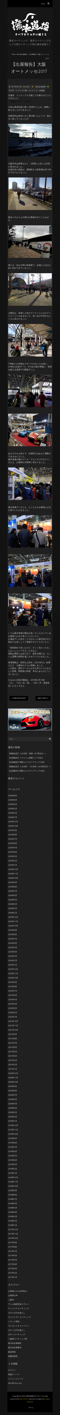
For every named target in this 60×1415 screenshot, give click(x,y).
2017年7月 (12, 1251)
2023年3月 (12, 956)
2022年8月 (12, 986)
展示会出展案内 (14, 1347)
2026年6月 (12, 800)
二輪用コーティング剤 (17, 1338)
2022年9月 (12, 982)
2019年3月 (12, 1164)
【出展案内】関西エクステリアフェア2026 (26, 770)
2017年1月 (12, 1277)
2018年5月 (12, 1207)
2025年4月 (12, 852)
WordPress (24, 1399)
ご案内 (11, 1299)
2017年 (11, 90)
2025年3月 (12, 856)
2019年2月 (12, 1168)
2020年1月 (12, 1121)
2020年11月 (13, 1077)
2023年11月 (13, 921)
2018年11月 (13, 1181)
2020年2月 (12, 1116)
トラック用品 (14, 1321)
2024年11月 (13, 873)
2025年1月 (12, 865)
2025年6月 (12, 843)
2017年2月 (12, 1273)
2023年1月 (12, 964)
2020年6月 (12, 1099)
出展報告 (42, 90)
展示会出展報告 (22, 54)
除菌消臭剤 (13, 1356)
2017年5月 (12, 1260)
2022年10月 (13, 977)
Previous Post (19, 698)
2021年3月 (12, 1060)
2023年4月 (12, 951)
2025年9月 (12, 830)
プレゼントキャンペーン (18, 1325)
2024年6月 (12, 895)
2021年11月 (13, 1025)
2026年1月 (12, 817)
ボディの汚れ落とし (16, 1330)
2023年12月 (13, 917)
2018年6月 (12, 1203)
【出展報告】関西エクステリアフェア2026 (26, 762)
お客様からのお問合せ (17, 1291)
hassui (27, 87)
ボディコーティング (16, 1334)
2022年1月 (12, 1017)
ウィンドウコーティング (18, 1308)
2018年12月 (13, 1177)
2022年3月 (12, 1008)
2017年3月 (12, 1268)
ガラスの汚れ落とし (16, 1312)
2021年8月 (12, 1038)
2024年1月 (12, 912)
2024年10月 (13, 878)
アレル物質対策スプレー (18, 1304)
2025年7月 (12, 839)
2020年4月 (12, 1108)
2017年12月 (13, 1229)
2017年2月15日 (16, 87)
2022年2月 (12, 1012)
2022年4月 (12, 1003)
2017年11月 (13, 1233)
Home (13, 54)
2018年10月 (13, 1186)
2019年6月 (12, 1151)
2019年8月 (12, 1142)
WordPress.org (14, 1383)
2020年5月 (12, 1103)
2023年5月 (12, 947)
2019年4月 (12, 1160)
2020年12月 (13, 1073)
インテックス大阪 (21, 90)
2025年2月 (12, 860)
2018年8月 (12, 1194)
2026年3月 (12, 808)
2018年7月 (12, 1199)
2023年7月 (12, 938)
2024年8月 (12, 886)
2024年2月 (12, 908)
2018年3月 (12, 1216)
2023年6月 (12, 943)
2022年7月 (12, 990)
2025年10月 (13, 826)
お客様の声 (13, 1295)
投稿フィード (14, 1374)
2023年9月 (12, 930)
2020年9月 (12, 1086)
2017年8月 (12, 1246)
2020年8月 (12, 1090)
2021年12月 (13, 1021)
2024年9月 (12, 882)
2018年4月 (12, 1212)
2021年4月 (12, 1056)
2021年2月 (12, 1064)
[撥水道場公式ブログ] (30, 14)
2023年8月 (12, 934)
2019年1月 (12, 1173)
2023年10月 (13, 925)
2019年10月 (13, 1134)
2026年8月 (12, 795)
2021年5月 (12, 1051)
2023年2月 (12, 960)
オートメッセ (33, 90)
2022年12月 (13, 969)
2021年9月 (12, 1034)
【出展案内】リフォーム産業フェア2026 (25, 757)
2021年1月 (12, 1069)
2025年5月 (12, 847)
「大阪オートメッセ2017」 (20, 101)
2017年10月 (13, 1238)
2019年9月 (12, 1138)
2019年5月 (12, 1155)
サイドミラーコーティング (19, 1317)
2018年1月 (12, 1225)
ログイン (12, 1370)
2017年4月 (12, 1264)
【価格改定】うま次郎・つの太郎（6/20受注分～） (30, 766)
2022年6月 (12, 995)
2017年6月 (12, 1255)
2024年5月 (12, 899)
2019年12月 (13, 1125)
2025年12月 (13, 821)
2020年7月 (12, 1095)
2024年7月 (12, 891)
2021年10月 (13, 1030)
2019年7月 (12, 1147)
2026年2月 (12, 813)
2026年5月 (12, 804)
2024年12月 (13, 869)
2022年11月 (13, 973)
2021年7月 (12, 1043)
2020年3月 (12, 1112)
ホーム (31, 1407)
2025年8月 (12, 834)
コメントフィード (15, 1378)
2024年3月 (12, 904)
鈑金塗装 (12, 1351)
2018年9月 (12, 1190)
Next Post (42, 698)
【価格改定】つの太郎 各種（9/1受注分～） (27, 753)
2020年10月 (13, 1082)
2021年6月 (12, 1047)
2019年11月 (13, 1129)
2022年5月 (12, 999)
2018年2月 (12, 1220)
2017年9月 (12, 1242)
